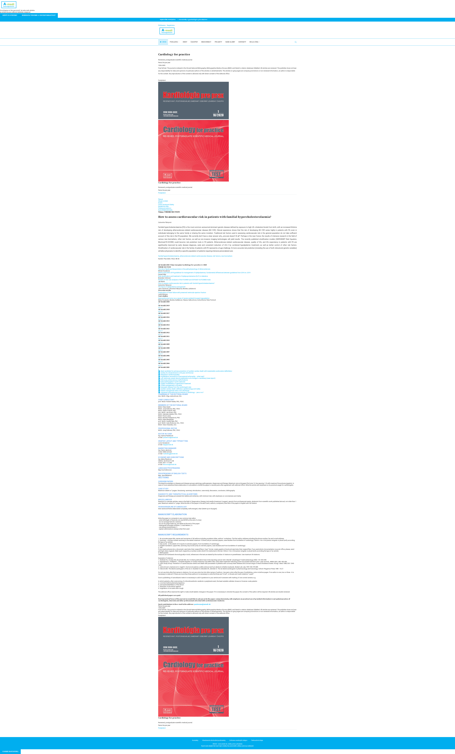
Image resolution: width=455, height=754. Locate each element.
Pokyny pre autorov (164, 208)
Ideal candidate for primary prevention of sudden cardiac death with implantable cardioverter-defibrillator (196, 371)
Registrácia (171, 25)
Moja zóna (254, 42)
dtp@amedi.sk (168, 445)
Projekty (218, 42)
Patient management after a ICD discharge (174, 391)
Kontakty (242, 42)
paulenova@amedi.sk (170, 437)
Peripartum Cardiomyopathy (170, 375)
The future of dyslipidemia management (171, 287)
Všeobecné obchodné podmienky (213, 740)
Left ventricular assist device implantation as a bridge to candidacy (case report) (187, 378)
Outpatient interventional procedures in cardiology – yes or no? (182, 392)
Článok (160, 199)
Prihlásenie (162, 25)
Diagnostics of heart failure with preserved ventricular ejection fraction (182, 292)
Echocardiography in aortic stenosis (172, 382)
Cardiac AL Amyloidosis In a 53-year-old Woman (176, 373)
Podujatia (174, 42)
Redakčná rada (163, 206)
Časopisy (194, 42)
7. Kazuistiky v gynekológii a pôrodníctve (192, 20)
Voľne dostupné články (166, 204)
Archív (160, 203)
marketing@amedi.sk (170, 454)
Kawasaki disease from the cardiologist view (175, 387)
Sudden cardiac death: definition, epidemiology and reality (180, 389)
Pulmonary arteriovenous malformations (174, 380)
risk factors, (217, 256)
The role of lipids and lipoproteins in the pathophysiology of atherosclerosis (184, 269)
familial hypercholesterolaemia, (169, 256)
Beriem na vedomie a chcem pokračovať (38, 15)
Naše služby (230, 42)
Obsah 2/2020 (163, 201)
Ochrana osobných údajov (238, 740)
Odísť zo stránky (9, 15)
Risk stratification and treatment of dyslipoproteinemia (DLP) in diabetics (183, 276)
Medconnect (206, 42)
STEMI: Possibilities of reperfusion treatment (175, 383)
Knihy (185, 42)
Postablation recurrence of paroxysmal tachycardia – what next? (182, 376)
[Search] (295, 42)
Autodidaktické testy (165, 210)
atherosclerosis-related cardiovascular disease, (196, 256)
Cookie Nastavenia (10, 751)
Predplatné (162, 193)
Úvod (164, 42)
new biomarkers (226, 256)
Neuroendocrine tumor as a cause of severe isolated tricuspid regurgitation (183, 298)
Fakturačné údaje (257, 740)
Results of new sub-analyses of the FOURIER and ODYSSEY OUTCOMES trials (184, 280)
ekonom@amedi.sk (169, 464)
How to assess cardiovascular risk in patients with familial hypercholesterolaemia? (186, 283)
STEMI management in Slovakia (171, 385)
